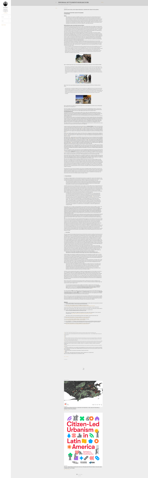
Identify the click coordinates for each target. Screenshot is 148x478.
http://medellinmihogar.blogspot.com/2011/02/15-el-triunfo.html (75, 319)
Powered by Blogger (80, 474)
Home (59, 4)
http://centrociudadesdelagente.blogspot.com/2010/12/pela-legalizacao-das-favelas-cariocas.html (80, 305)
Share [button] (64, 356)
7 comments (67, 410)
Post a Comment (68, 469)
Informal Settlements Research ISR (73, 2)
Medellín (62, 4)
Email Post (67, 356)
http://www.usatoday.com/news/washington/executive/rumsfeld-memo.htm (77, 317)
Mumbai (70, 4)
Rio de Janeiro (66, 4)
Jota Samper (5, 7)
